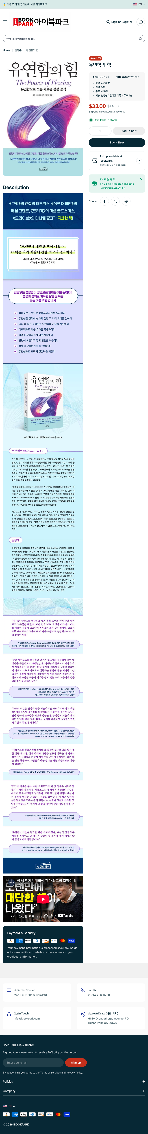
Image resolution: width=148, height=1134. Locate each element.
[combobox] (74, 38)
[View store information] (139, 161)
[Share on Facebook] (104, 201)
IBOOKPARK (21, 1124)
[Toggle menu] (5, 22)
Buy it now (117, 142)
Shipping (93, 111)
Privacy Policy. (74, 1072)
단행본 (18, 50)
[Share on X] (115, 201)
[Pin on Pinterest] (126, 201)
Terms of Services (50, 1072)
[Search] (140, 39)
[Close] (140, 178)
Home (6, 50)
